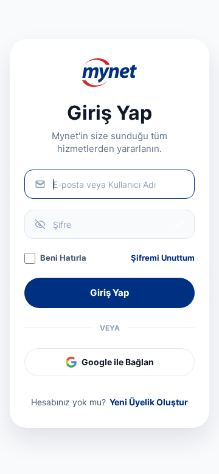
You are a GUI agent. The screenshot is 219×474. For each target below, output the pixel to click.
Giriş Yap (109, 292)
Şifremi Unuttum (163, 258)
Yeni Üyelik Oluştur (148, 402)
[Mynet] (109, 72)
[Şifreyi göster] (178, 224)
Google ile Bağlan (118, 362)
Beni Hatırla (63, 258)
